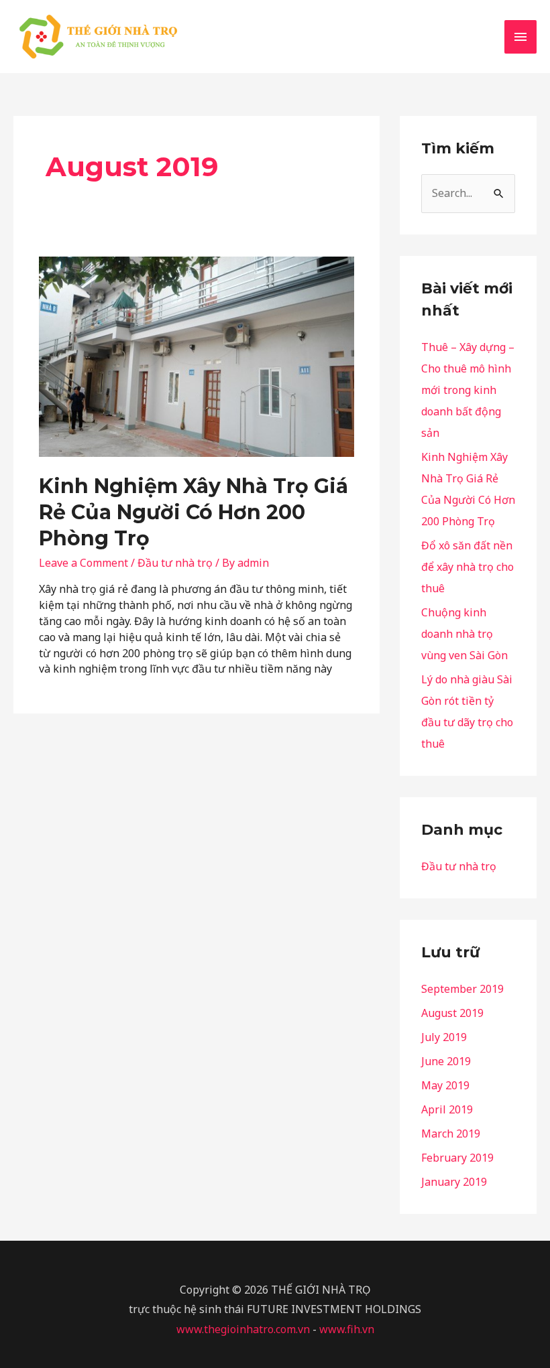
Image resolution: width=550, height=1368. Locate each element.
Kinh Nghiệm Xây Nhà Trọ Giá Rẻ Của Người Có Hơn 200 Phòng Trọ (193, 512)
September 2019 (462, 988)
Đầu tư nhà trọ (175, 562)
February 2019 (457, 1157)
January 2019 (454, 1181)
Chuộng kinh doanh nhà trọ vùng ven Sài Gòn (464, 634)
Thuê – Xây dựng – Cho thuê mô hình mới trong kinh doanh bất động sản (467, 390)
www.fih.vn (346, 1329)
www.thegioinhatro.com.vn (243, 1329)
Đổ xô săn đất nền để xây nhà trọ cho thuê (467, 567)
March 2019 (450, 1133)
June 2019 (446, 1061)
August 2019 (452, 1013)
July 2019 (444, 1037)
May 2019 (445, 1085)
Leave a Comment (83, 562)
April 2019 (447, 1109)
